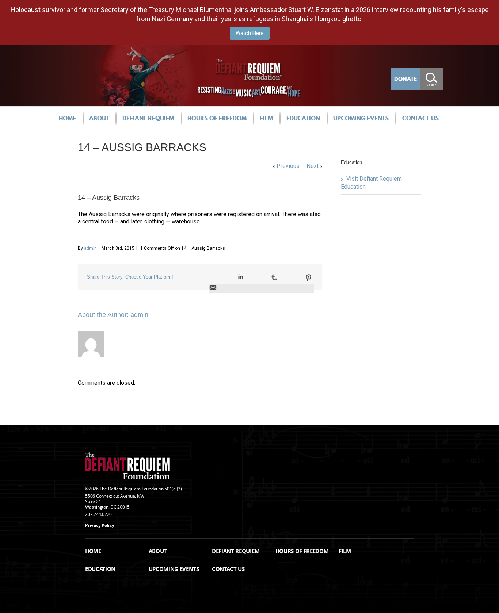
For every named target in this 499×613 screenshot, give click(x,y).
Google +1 (291, 277)
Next (312, 165)
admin (90, 248)
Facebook (210, 277)
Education (303, 118)
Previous (288, 165)
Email (213, 287)
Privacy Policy (99, 525)
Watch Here (250, 33)
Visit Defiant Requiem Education (371, 182)
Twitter (225, 277)
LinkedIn (240, 276)
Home (67, 118)
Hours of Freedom (217, 118)
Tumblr (274, 277)
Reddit (257, 277)
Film (266, 118)
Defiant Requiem (148, 118)
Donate (405, 79)
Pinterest (309, 277)
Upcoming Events (361, 118)
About (99, 118)
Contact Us (420, 118)
